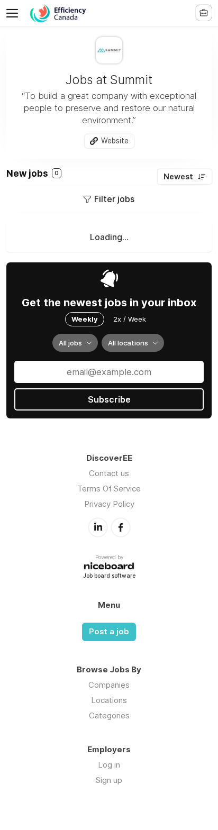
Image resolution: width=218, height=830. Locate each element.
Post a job (109, 631)
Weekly (84, 319)
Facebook (121, 527)
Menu (14, 13)
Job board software (109, 576)
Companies (109, 685)
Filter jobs (114, 199)
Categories (109, 715)
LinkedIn (98, 527)
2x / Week (129, 319)
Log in (109, 765)
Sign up (109, 780)
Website (115, 140)
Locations (109, 700)
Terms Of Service (109, 489)
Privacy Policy (109, 504)
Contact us (109, 473)
